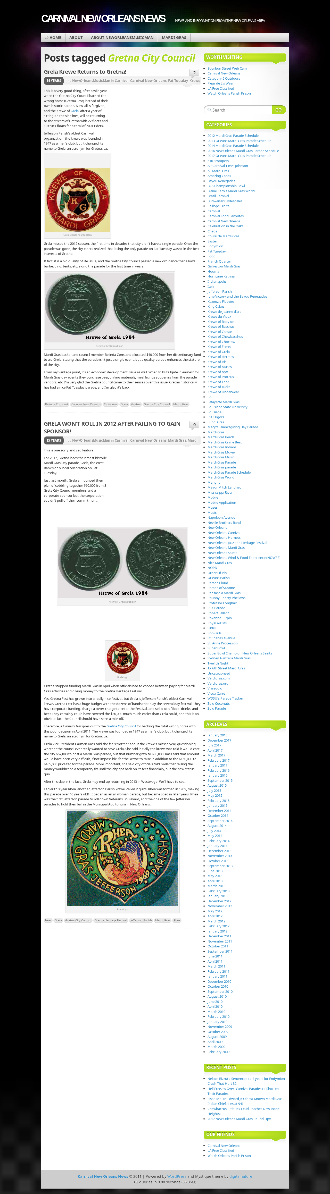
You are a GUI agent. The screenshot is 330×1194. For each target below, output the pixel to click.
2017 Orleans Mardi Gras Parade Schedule (239, 155)
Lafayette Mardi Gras (224, 402)
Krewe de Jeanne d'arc (224, 311)
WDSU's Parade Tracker (225, 698)
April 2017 (215, 750)
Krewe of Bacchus (221, 326)
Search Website (279, 109)
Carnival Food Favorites (226, 216)
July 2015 (214, 790)
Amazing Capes (219, 175)
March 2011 (216, 966)
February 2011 (218, 971)
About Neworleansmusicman (122, 37)
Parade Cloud (218, 583)
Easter (212, 241)
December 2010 (219, 981)
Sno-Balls (214, 633)
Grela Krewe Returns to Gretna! (85, 71)
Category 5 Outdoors (224, 78)
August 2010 (217, 996)
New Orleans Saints (222, 552)
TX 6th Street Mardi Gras (226, 668)
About (76, 37)
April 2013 (215, 881)
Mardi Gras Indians (222, 447)
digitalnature (240, 1176)
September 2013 (220, 865)
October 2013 (218, 861)
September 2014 (220, 820)
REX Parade (216, 608)
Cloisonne (110, 404)
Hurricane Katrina (221, 276)
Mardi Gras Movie (221, 452)
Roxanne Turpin (220, 618)
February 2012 (218, 926)
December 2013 (219, 850)
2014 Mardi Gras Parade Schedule (233, 145)
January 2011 (217, 976)
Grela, (75, 110)
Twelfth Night (218, 663)
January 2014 (217, 845)
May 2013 (215, 875)
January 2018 (217, 735)
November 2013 (220, 855)
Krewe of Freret (219, 346)
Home (55, 37)
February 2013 (218, 891)
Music (212, 512)
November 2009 (220, 1026)
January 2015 (217, 805)
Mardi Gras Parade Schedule (229, 472)
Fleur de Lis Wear (221, 83)
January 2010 (217, 1021)
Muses (213, 507)
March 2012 (216, 921)
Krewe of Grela (219, 351)
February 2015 (218, 800)
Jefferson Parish (141, 920)
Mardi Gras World (221, 477)
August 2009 (217, 1036)
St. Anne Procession (223, 643)
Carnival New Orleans (148, 80)
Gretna (136, 404)
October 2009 (218, 1031)
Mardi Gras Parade (222, 462)
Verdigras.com (219, 678)
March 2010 (216, 1011)
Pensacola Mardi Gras (224, 593)
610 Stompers (218, 160)
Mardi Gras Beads (221, 437)
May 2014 (215, 835)
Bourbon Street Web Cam (227, 68)
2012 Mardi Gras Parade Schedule (233, 135)
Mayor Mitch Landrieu (225, 487)
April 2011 (215, 961)
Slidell (212, 628)
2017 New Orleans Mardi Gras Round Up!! (239, 1118)
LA (209, 396)
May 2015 (215, 795)
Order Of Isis (217, 572)
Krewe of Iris (217, 361)
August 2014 (217, 825)
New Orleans (217, 527)
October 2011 (218, 946)
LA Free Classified (221, 88)
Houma (213, 271)
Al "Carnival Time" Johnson (228, 165)
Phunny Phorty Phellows (226, 597)
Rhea (177, 920)
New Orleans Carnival (224, 532)
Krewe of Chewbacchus (225, 336)
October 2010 (218, 986)
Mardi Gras (174, 37)
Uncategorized (219, 673)
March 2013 (216, 886)
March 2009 (216, 1046)
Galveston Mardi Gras (224, 266)
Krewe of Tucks (219, 386)
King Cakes (216, 306)
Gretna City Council (157, 404)
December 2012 (219, 901)
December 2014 (219, 810)
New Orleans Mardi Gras (226, 547)
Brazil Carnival (218, 196)
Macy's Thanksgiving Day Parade (233, 427)
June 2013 (215, 871)
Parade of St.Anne (221, 587)
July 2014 (214, 830)
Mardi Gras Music (221, 457)
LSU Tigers (216, 417)
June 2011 (215, 956)
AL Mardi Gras (218, 171)
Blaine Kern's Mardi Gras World (231, 191)
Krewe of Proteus (221, 376)
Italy (211, 286)
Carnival (122, 80)
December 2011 (219, 936)
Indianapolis (217, 281)
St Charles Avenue (221, 638)
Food (212, 256)
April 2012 (215, 916)
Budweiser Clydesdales (225, 201)
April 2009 (215, 1041)
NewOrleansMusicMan (91, 80)
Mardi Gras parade (222, 467)
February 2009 (218, 1051)
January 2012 (217, 931)
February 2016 (218, 770)
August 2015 (217, 785)
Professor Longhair (222, 603)
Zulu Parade (217, 708)
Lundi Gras (216, 422)
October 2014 (218, 815)
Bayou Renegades (221, 181)
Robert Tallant (218, 613)
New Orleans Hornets (224, 537)
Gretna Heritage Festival (111, 920)
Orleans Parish (219, 577)
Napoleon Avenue (221, 517)
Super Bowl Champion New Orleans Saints (240, 653)
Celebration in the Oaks (225, 226)
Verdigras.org (218, 683)
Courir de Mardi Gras (223, 236)
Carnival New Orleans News (102, 18)
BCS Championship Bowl (226, 185)
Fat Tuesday (178, 80)
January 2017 (217, 765)
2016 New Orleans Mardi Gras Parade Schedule (243, 150)
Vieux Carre (216, 693)
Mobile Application (222, 502)
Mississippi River (220, 492)
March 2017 (216, 755)
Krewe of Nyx (218, 371)
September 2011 (220, 951)
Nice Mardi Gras (220, 562)
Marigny (214, 482)
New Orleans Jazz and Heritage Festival (237, 542)
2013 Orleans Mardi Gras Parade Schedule (239, 140)
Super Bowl (216, 648)
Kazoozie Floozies (221, 301)
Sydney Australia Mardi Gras (229, 658)
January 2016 (217, 775)
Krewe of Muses (220, 366)
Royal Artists (217, 623)
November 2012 (220, 906)
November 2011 (220, 941)
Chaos (212, 231)
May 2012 (215, 911)
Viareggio (215, 688)
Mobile (213, 497)
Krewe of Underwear (223, 392)
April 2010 (215, 1006)
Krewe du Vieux (219, 316)
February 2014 (218, 840)
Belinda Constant (56, 404)
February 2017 (218, 760)
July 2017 (214, 745)
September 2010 (220, 991)
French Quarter (219, 261)
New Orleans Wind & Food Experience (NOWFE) (244, 557)
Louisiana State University (228, 407)
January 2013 (217, 896)
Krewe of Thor (218, 382)
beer (48, 920)
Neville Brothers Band (224, 522)
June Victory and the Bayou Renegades (237, 296)
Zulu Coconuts (219, 703)
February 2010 (218, 1016)
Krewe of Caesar (220, 331)
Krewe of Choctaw (221, 341)
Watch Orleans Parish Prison (229, 93)
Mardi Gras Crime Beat (225, 442)
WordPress (176, 1176)
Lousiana (214, 412)
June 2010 (215, 1001)
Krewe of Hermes (221, 356)
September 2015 (220, 780)
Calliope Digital (219, 206)
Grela (124, 404)
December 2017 (219, 740)
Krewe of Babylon (221, 321)
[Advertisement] (154, 127)
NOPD (212, 567)
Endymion (215, 246)
